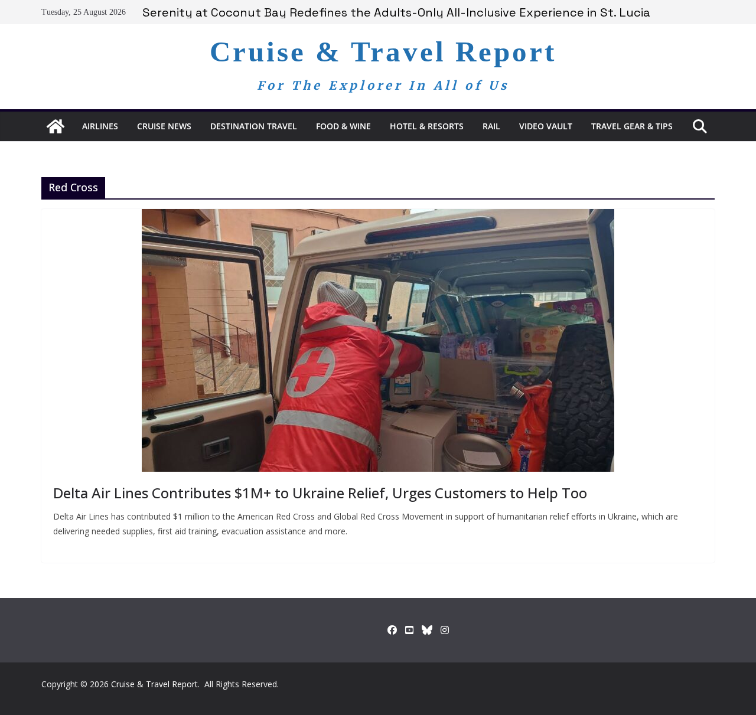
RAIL (491, 126)
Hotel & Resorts (427, 126)
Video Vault (545, 126)
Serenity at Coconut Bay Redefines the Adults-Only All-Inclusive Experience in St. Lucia (396, 12)
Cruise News (164, 126)
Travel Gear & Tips (632, 126)
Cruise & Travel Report (383, 51)
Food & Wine (343, 126)
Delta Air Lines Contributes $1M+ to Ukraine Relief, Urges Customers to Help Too (320, 492)
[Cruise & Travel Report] (55, 126)
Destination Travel (253, 126)
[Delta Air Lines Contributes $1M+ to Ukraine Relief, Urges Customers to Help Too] (378, 340)
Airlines (100, 126)
